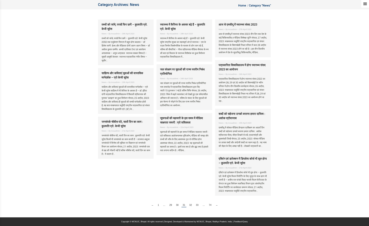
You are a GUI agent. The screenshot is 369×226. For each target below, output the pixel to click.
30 (177, 205)
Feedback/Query (241, 222)
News (104, 34)
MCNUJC (200, 222)
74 (210, 205)
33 (197, 205)
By (114, 34)
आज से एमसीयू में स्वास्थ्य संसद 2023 (238, 24)
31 (184, 205)
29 (170, 205)
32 (190, 205)
